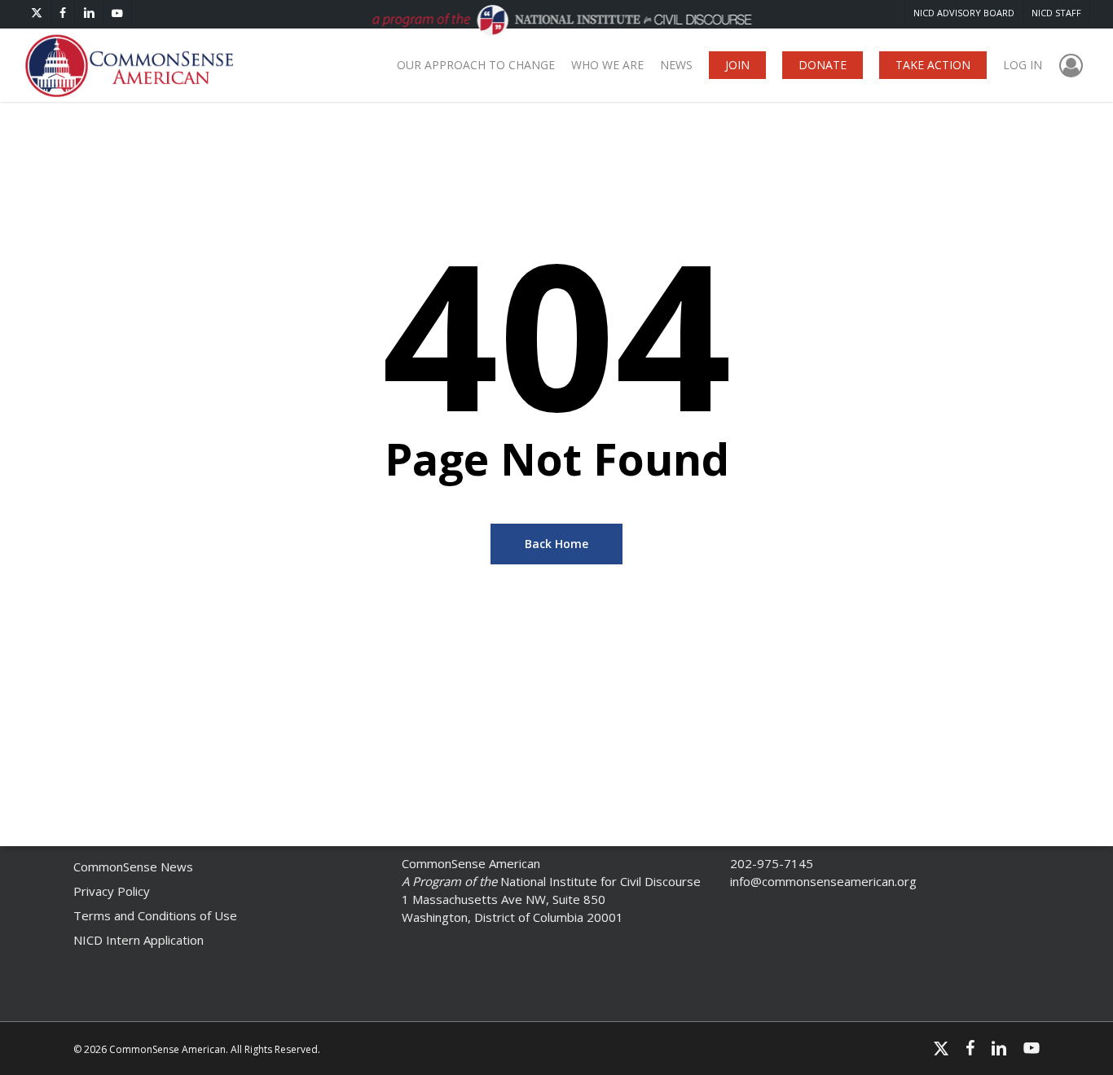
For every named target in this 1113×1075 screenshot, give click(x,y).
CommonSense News (133, 866)
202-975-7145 (771, 863)
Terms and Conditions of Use (155, 915)
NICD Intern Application (138, 940)
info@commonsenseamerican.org (823, 881)
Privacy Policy (111, 891)
